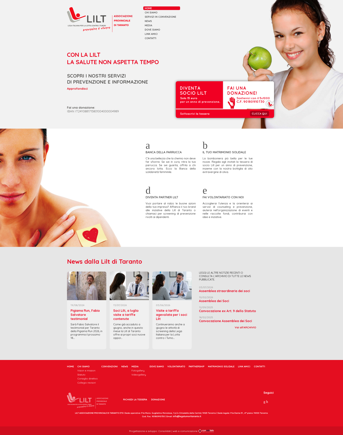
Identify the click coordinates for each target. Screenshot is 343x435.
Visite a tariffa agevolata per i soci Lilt (171, 315)
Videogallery (138, 374)
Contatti (150, 38)
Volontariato (176, 366)
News (148, 21)
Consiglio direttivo (87, 378)
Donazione (158, 399)
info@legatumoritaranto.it (187, 416)
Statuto (81, 374)
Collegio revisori (86, 382)
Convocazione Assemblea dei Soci (225, 321)
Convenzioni (109, 366)
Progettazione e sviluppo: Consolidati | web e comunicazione (163, 431)
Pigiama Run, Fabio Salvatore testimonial (85, 315)
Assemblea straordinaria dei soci (224, 291)
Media (148, 25)
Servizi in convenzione (160, 16)
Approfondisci (77, 88)
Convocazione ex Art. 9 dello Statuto (227, 311)
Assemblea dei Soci (214, 301)
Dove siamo (152, 29)
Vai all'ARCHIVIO (245, 327)
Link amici (151, 34)
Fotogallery (138, 370)
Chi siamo (151, 12)
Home (148, 8)
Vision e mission (86, 370)
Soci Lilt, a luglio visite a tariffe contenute (126, 315)
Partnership (196, 366)
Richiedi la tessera (135, 399)
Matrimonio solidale (221, 366)
